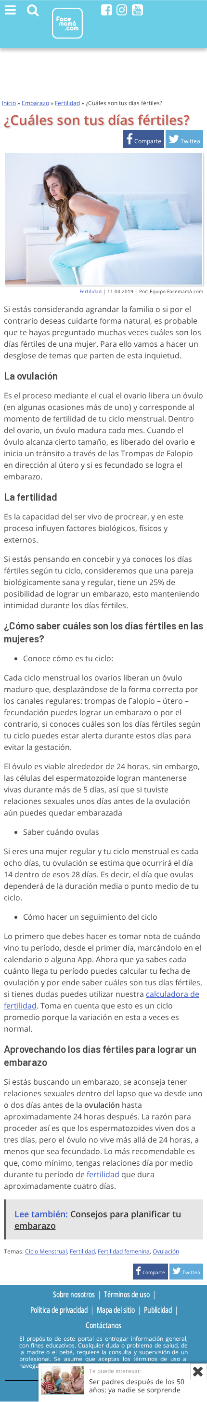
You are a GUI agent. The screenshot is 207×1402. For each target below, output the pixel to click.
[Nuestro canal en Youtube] (137, 9)
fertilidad (104, 1174)
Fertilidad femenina (124, 1251)
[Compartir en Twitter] (184, 141)
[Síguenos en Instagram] (122, 9)
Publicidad (158, 1310)
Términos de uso (127, 1294)
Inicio (9, 103)
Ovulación (166, 1251)
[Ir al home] (67, 40)
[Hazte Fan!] (106, 9)
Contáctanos (103, 1325)
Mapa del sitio (116, 1310)
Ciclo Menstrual (46, 1251)
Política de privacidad (59, 1310)
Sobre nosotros (74, 1294)
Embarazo (35, 103)
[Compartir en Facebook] (143, 141)
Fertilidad (67, 103)
